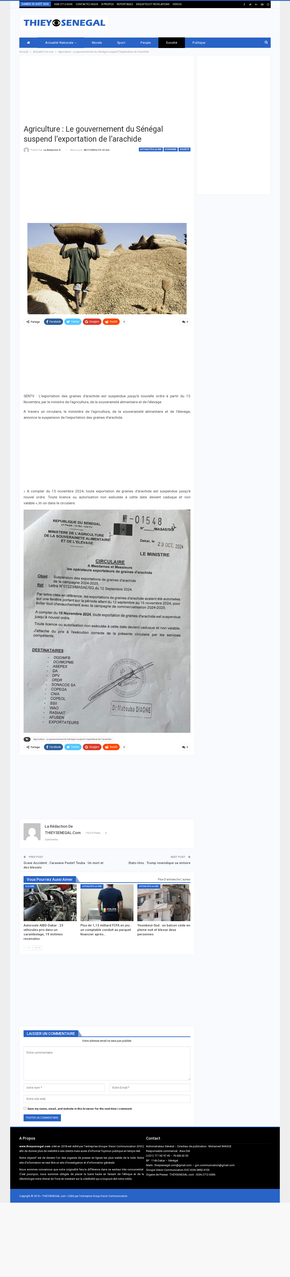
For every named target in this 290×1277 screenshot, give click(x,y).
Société (171, 43)
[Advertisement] (193, 22)
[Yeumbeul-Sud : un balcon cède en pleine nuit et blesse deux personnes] (163, 902)
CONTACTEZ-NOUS (87, 4)
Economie (170, 149)
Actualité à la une (151, 149)
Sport (121, 43)
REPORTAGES (125, 4)
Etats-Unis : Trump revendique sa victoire (159, 863)
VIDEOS (177, 4)
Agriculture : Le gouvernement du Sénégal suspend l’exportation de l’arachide (72, 739)
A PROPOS (107, 4)
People (146, 43)
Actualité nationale (59, 43)
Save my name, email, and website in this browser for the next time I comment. (79, 1108)
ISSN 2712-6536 (63, 4)
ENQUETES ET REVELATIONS (152, 4)
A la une (29, 886)
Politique (199, 43)
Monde (97, 43)
